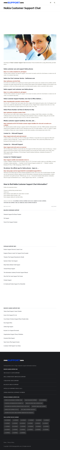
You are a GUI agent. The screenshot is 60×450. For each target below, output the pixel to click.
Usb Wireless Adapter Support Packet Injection (17, 406)
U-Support (30, 429)
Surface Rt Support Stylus (11, 409)
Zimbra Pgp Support (8, 326)
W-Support (45, 429)
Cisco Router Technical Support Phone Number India (16, 319)
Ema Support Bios (8, 322)
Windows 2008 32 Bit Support (39, 406)
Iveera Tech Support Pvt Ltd (10, 315)
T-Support (22, 429)
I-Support (30, 423)
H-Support (22, 423)
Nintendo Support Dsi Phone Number (12, 214)
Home (5, 442)
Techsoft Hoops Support (9, 268)
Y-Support (15, 432)
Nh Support (6, 218)
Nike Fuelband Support (31, 400)
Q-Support (46, 426)
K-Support (45, 423)
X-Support (7, 432)
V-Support (37, 429)
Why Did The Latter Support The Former (13, 276)
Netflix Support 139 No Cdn (26, 200)
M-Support (15, 426)
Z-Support (22, 432)
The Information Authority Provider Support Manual (16, 272)
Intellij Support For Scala (13, 388)
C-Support (31, 420)
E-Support (46, 420)
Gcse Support (42, 400)
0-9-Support (7, 420)
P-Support (38, 426)
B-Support (23, 420)
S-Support (15, 429)
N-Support (22, 426)
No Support (16, 200)
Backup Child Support (11, 384)
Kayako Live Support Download (11, 330)
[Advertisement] (30, 22)
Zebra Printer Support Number (14, 392)
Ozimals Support (7, 280)
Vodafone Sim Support (11, 380)
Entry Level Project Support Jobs (13, 400)
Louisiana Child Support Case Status (12, 345)
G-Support (14, 423)
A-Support (15, 420)
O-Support (30, 426)
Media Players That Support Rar (34, 403)
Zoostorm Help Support (9, 338)
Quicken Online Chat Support (10, 261)
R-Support (7, 429)
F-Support (7, 423)
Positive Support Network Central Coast (13, 249)
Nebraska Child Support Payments (28, 202)
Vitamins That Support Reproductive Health (14, 257)
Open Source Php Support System (11, 342)
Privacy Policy (11, 442)
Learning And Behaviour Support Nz (14, 403)
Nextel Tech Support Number (10, 222)
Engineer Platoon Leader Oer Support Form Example (16, 253)
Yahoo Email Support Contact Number (13, 311)
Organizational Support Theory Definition (13, 334)
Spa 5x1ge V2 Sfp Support (12, 372)
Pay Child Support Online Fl (28, 409)
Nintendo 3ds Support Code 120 (11, 202)
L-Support (7, 426)
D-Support (38, 420)
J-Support (37, 423)
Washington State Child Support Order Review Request (19, 412)
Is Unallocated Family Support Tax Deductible (14, 284)
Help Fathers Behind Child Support (12, 264)
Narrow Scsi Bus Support (39, 200)
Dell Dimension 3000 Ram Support (15, 376)
